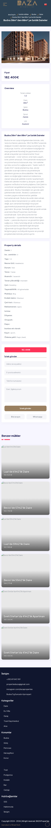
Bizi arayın (15, 417)
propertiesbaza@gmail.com (18, 684)
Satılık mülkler (24, 14)
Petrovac (7, 748)
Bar (5, 785)
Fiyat (7, 72)
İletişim (7, 812)
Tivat (6, 770)
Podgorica (8, 775)
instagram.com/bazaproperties (19, 689)
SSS (5, 802)
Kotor (6, 758)
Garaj (6, 716)
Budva (34, 14)
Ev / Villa (7, 711)
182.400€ (26, 350)
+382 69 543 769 (13, 679)
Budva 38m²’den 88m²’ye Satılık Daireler (24, 135)
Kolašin (7, 780)
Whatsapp (37, 417)
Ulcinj (6, 743)
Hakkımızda (8, 807)
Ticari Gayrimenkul (11, 721)
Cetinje (7, 790)
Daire (41, 14)
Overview (9, 88)
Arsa (5, 726)
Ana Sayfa (11, 15)
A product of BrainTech (10, 825)
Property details (12, 245)
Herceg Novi (9, 753)
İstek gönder (25, 408)
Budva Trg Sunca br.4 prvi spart (18, 694)
